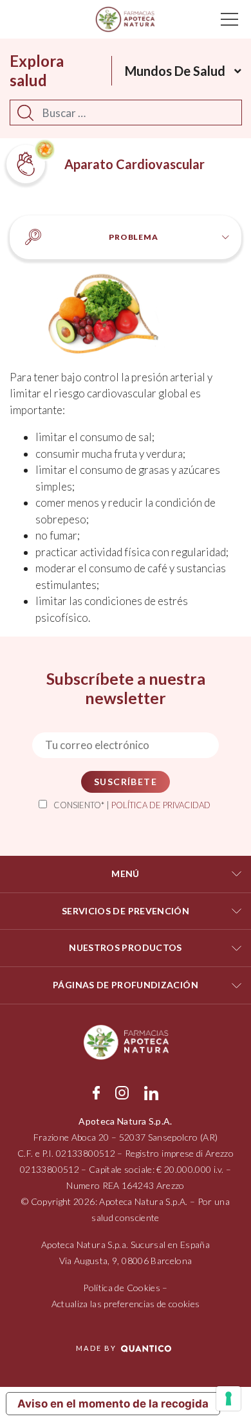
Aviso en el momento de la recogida (113, 1403)
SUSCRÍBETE (125, 781)
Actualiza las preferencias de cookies (125, 1303)
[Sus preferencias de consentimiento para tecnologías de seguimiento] (228, 1398)
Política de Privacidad (160, 805)
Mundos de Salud (175, 70)
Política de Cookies (121, 1287)
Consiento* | (131, 805)
